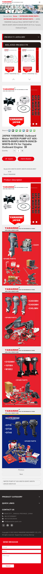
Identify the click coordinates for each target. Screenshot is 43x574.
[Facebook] (7, 525)
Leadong (25, 535)
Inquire (10, 159)
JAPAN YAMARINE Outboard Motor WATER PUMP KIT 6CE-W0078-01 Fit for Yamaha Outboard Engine (30, 74)
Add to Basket (26, 159)
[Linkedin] (11, 525)
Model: (6, 169)
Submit (8, 566)
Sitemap (31, 535)
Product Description (13, 180)
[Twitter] (3, 525)
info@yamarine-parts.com (13, 521)
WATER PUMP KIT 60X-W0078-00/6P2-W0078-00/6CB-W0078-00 (19, 483)
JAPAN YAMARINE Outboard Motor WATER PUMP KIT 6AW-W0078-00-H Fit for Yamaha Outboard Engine (12, 74)
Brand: (6, 174)
